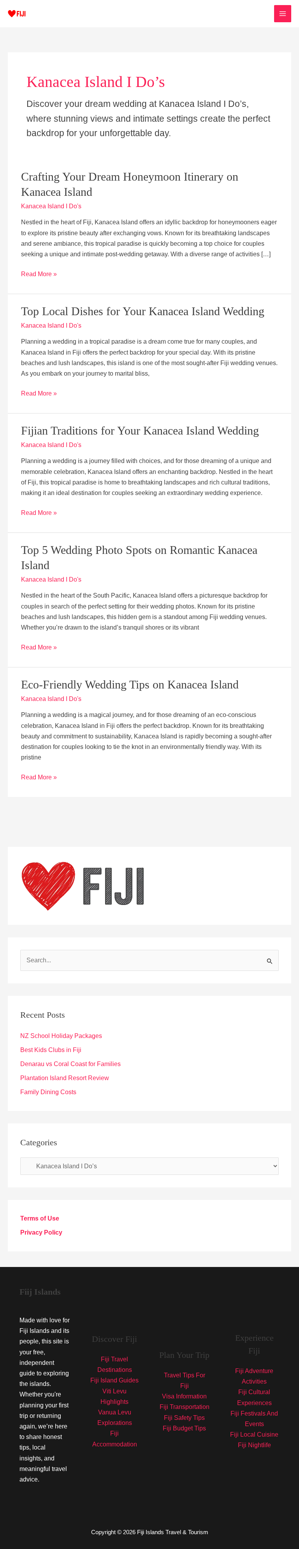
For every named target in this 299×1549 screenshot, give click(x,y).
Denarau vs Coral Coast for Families (70, 1064)
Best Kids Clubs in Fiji (50, 1050)
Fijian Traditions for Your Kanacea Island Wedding (140, 430)
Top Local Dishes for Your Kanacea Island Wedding (142, 311)
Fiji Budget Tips (184, 1428)
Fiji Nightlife (254, 1445)
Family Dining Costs (48, 1092)
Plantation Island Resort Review (64, 1078)
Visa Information (184, 1396)
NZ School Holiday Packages (61, 1036)
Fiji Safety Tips (184, 1417)
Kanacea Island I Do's (51, 206)
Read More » (39, 274)
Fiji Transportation (184, 1407)
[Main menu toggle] (282, 13)
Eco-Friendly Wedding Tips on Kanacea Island (130, 684)
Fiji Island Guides (114, 1380)
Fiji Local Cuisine (254, 1434)
